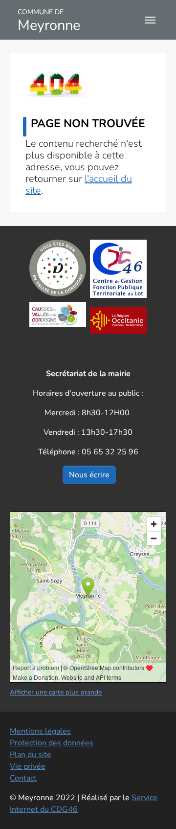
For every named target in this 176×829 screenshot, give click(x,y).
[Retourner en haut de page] (154, 807)
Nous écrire (89, 475)
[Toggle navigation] (150, 20)
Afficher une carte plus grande (56, 692)
